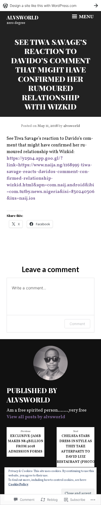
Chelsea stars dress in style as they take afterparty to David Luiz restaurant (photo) (75, 447)
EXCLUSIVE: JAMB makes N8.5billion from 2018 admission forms (25, 442)
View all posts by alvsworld (36, 417)
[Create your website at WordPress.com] (50, 5)
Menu (86, 17)
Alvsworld (22, 17)
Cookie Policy (18, 485)
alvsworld (71, 126)
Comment (77, 324)
